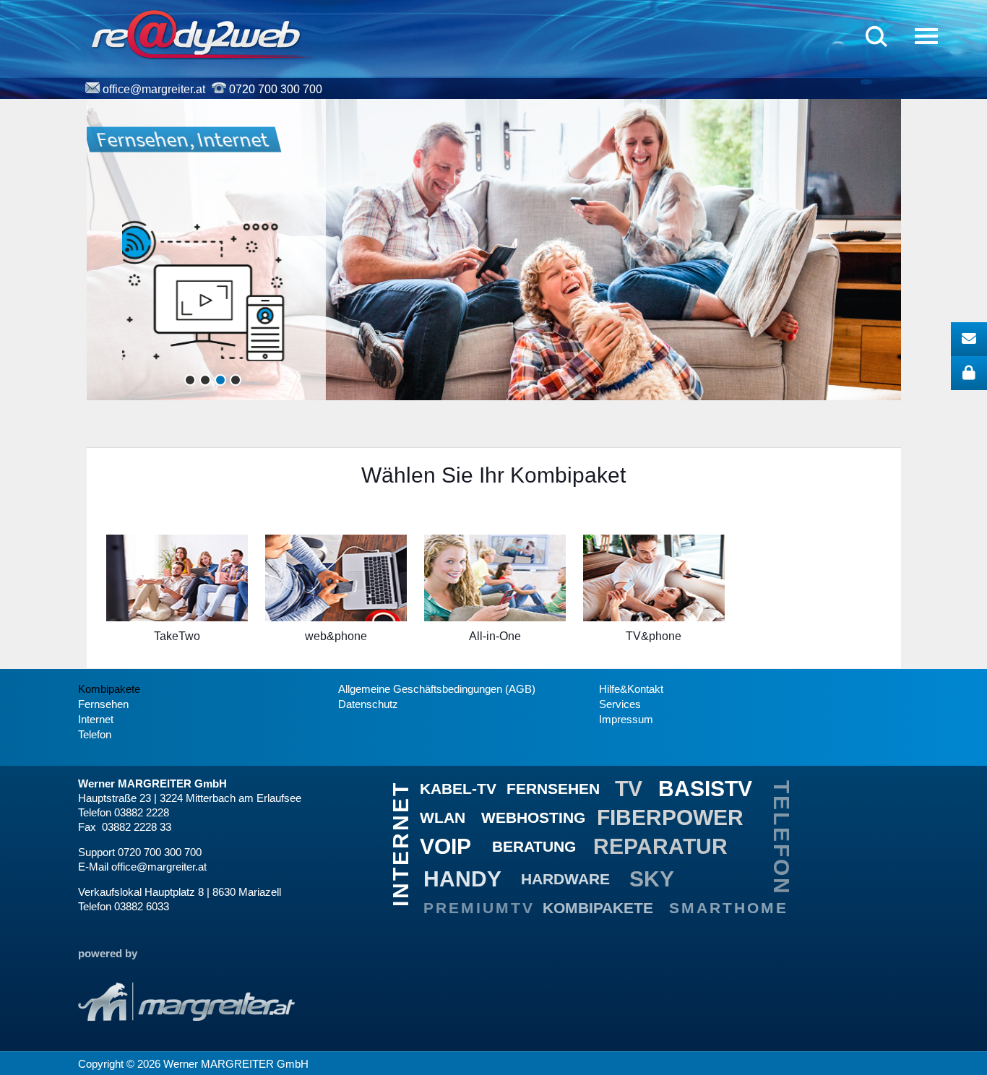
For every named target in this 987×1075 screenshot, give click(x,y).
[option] (177, 598)
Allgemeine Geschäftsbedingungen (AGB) (436, 689)
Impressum (626, 719)
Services (620, 704)
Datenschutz (368, 704)
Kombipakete (109, 689)
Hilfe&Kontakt (631, 689)
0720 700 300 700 (275, 89)
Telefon (94, 735)
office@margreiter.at (154, 89)
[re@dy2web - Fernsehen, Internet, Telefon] (200, 34)
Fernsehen (103, 704)
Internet (95, 719)
